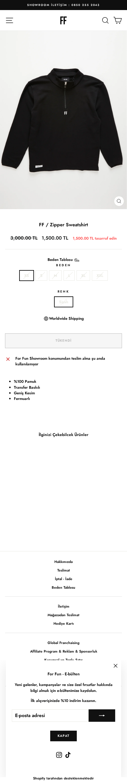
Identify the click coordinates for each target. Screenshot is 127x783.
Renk (63, 291)
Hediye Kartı (63, 623)
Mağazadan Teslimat (63, 614)
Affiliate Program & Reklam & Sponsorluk (63, 651)
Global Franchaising (63, 642)
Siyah (63, 302)
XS (26, 275)
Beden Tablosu (63, 587)
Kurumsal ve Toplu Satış (63, 659)
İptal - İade (63, 578)
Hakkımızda (63, 561)
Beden (63, 265)
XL (83, 275)
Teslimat (63, 570)
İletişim (63, 606)
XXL (100, 275)
